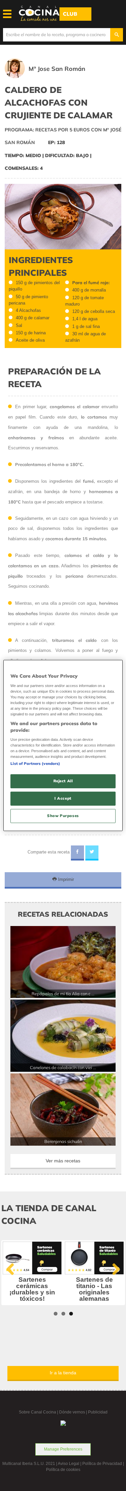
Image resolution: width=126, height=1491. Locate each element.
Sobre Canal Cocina (37, 1412)
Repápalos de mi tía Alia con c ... (63, 993)
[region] (63, 745)
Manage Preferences (63, 1449)
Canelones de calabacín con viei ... (63, 1067)
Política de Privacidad (102, 1463)
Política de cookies (63, 1469)
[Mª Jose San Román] (54, 76)
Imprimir (65, 879)
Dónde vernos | (73, 1412)
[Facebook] (77, 853)
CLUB (70, 14)
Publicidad (98, 1412)
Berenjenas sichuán (63, 1141)
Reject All (63, 781)
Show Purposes (63, 815)
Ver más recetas (63, 1160)
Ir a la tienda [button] (63, 1372)
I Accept (63, 798)
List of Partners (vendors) (35, 763)
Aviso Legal (68, 1463)
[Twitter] (91, 853)
